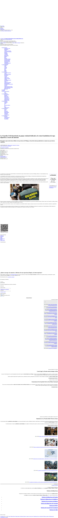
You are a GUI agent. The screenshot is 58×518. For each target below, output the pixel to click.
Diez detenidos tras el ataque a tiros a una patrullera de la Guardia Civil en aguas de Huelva (51, 323)
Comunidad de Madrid (7, 82)
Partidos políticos (6, 107)
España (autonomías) (7, 88)
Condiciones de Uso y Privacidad (38, 516)
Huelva (5, 68)
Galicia (5, 81)
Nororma (5, 58)
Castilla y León (6, 77)
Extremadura (6, 80)
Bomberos (5, 95)
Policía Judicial (2, 238)
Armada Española (6, 98)
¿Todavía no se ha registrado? (4, 289)
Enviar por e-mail (2, 156)
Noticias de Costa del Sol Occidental (49, 507)
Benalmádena (6, 49)
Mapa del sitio (13, 516)
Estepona (5, 52)
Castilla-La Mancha (7, 78)
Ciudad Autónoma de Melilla (8, 87)
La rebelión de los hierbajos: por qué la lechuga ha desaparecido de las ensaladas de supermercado (51, 310)
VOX (5, 103)
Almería (5, 65)
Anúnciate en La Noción (52, 186)
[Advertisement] (27, 6)
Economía (3, 89)
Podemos (5, 102)
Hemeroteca (22, 42)
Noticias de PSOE (53, 505)
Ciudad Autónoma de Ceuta (8, 86)
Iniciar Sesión (2, 29)
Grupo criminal (2, 240)
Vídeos (16, 42)
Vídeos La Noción (3, 42)
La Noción (1, 38)
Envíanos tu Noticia (23, 516)
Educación (5, 110)
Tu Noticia (18, 42)
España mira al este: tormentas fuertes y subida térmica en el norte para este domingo (50, 313)
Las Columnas (6, 118)
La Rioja (5, 85)
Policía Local (6, 96)
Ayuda (9, 516)
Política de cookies (46, 516)
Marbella (5, 56)
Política (3, 101)
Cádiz (5, 66)
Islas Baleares (6, 75)
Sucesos (5, 109)
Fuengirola (5, 53)
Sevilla (5, 71)
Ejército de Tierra (6, 100)
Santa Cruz (2, 235)
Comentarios (7, 147)
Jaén (5, 69)
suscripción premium (14, 274)
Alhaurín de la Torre (7, 48)
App (5, 39)
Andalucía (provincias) (7, 72)
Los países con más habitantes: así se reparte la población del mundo (51, 307)
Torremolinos (6, 62)
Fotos (13, 42)
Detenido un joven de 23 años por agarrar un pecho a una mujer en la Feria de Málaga (50, 320)
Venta (1, 237)
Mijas (5, 57)
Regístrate (1, 28)
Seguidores (2, 236)
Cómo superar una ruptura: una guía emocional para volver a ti (52, 326)
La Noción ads (51, 187)
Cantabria (5, 76)
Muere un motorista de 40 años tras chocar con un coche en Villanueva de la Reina (50, 317)
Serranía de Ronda (7, 60)
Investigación (6, 111)
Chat (1, 39)
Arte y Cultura (4, 91)
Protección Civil (6, 94)
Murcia (1, 239)
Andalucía (3, 64)
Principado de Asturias (7, 74)
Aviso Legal (31, 516)
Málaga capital (6, 55)
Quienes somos (17, 516)
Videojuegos (6, 113)
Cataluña (5, 79)
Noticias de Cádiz (54, 509)
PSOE (5, 106)
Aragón (5, 73)
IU (4, 104)
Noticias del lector (7, 117)
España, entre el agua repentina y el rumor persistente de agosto (52, 305)
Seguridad (3, 93)
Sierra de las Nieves (7, 61)
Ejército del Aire (6, 99)
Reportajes (5, 116)
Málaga (3, 47)
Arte (5, 92)
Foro (3, 39)
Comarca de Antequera (7, 50)
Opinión (3, 115)
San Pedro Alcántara (9, 42)
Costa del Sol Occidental (7, 51)
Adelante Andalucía (7, 105)
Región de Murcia (7, 83)
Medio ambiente (6, 112)
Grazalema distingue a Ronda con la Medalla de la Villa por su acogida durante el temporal (51, 346)
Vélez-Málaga (6, 63)
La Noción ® (2, 516)
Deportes (3, 90)
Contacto (27, 516)
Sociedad (3, 108)
